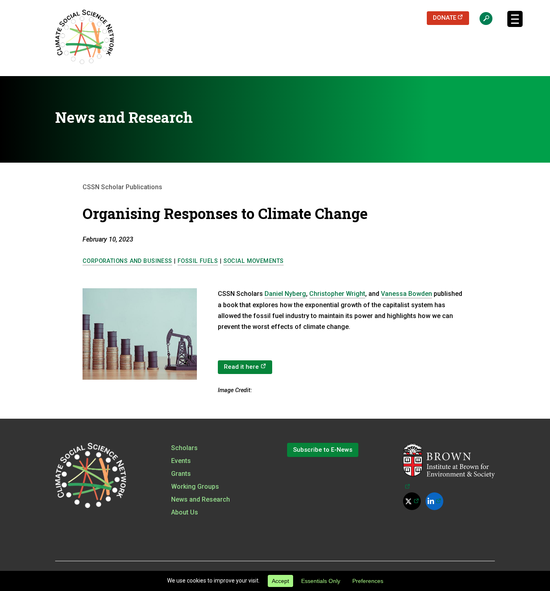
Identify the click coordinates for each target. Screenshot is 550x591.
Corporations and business (127, 261)
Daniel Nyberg (285, 294)
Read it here (248, 366)
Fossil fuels (198, 261)
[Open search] (482, 18)
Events (181, 461)
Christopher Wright (337, 294)
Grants (181, 473)
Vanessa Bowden (406, 294)
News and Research (200, 499)
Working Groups (195, 486)
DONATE (451, 17)
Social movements (253, 261)
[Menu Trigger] (515, 19)
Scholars (184, 448)
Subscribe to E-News (322, 449)
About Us (184, 512)
